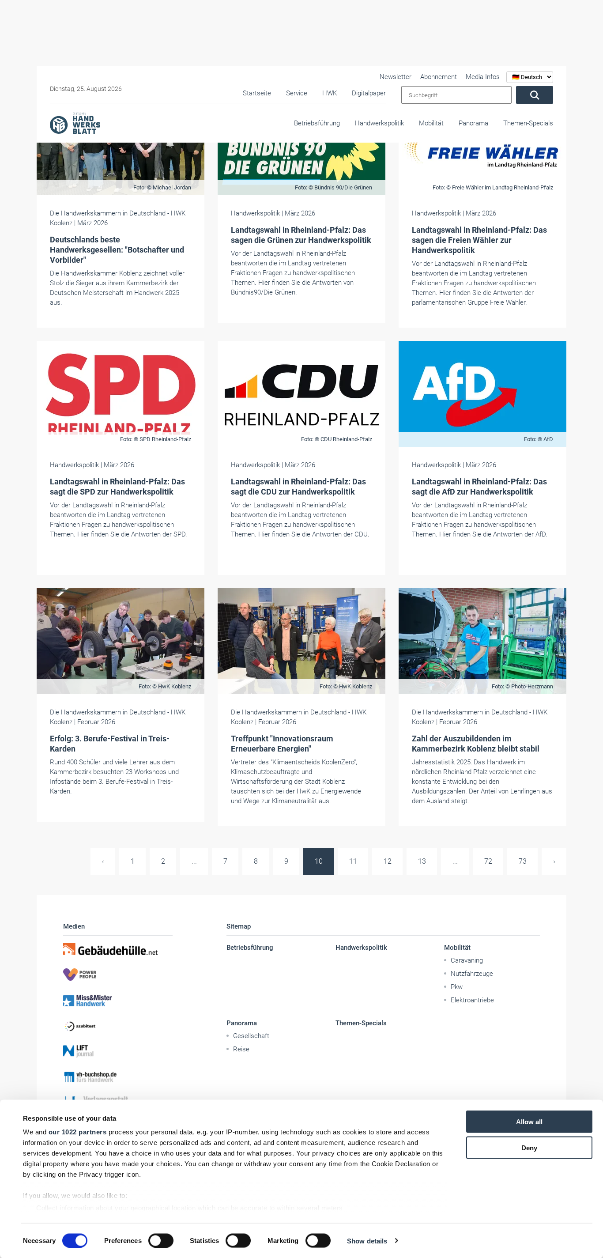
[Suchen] (534, 95)
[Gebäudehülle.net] (118, 949)
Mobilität (431, 123)
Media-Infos (483, 77)
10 (319, 861)
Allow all (529, 1122)
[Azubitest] (118, 1026)
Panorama (473, 123)
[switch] (160, 1240)
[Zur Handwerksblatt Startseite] (75, 123)
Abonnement (438, 77)
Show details (367, 1240)
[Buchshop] (118, 1077)
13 (422, 861)
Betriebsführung (317, 123)
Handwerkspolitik (379, 123)
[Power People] (118, 974)
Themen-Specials (528, 123)
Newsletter (395, 77)
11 (353, 861)
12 (388, 861)
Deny (529, 1147)
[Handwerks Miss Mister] (118, 1000)
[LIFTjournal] (118, 1051)
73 (523, 861)
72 (488, 861)
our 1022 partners (78, 1132)
